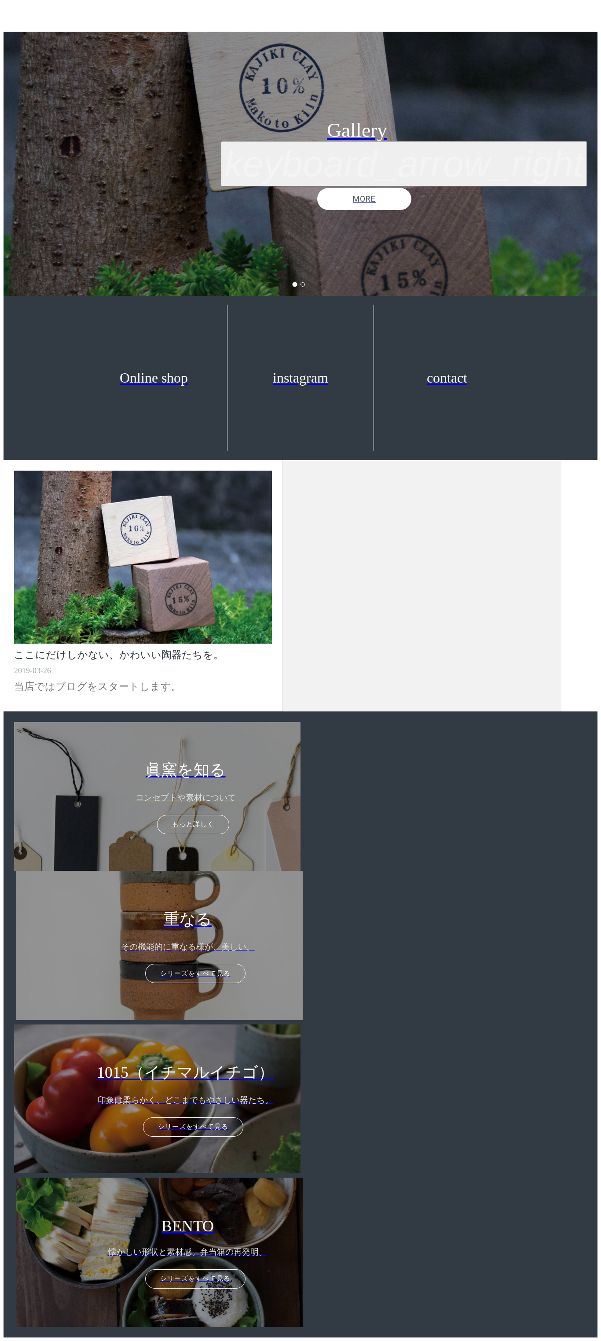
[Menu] (17, 17)
